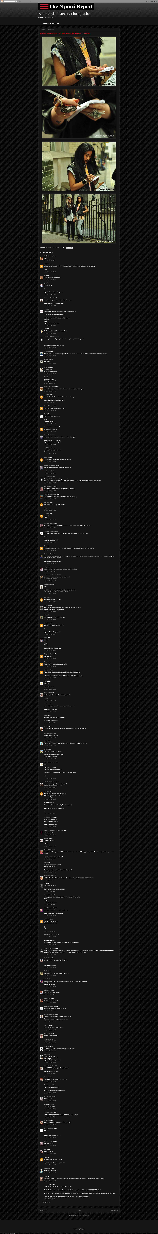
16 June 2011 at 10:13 (50, 1145)
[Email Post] (63, 247)
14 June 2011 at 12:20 (50, 745)
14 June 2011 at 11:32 (50, 689)
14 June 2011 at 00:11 (50, 260)
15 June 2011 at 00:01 (50, 1051)
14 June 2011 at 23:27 (50, 1030)
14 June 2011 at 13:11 (50, 813)
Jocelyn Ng (47, 998)
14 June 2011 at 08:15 (50, 563)
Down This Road (48, 1128)
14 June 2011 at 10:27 (50, 634)
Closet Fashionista (49, 781)
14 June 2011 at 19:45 (50, 994)
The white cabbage (49, 762)
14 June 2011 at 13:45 (50, 834)
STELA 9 (46, 1120)
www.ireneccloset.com (50, 1040)
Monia (45, 1054)
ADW (45, 309)
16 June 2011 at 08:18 (50, 1137)
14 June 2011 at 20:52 (50, 1002)
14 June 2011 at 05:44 (50, 444)
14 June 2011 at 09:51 (50, 602)
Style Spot (47, 1046)
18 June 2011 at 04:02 (50, 1165)
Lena (45, 328)
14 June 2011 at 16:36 (50, 937)
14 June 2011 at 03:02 (50, 305)
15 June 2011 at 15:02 (50, 1093)
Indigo (46, 566)
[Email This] (66, 248)
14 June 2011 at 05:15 (50, 423)
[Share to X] (70, 248)
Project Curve (48, 434)
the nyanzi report (50, 247)
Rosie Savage (48, 692)
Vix (45, 615)
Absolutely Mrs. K (49, 523)
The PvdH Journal (49, 531)
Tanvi (45, 681)
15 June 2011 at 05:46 (50, 1062)
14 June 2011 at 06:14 (50, 483)
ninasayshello (48, 1096)
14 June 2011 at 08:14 (50, 550)
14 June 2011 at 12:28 (50, 758)
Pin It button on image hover (7, 1233)
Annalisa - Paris (48, 817)
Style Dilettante (48, 849)
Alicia (45, 662)
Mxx (45, 1149)
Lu (44, 283)
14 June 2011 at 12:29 (50, 778)
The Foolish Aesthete (50, 494)
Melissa (46, 838)
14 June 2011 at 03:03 (50, 325)
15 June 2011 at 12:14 (50, 1081)
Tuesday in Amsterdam (50, 426)
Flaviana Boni (48, 584)
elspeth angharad (49, 907)
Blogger (82, 1229)
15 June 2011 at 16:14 (50, 1101)
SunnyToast (47, 351)
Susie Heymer (48, 894)
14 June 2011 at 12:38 (50, 799)
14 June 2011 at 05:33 (50, 431)
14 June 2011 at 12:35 (50, 788)
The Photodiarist (48, 1112)
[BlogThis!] (68, 248)
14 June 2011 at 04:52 (50, 402)
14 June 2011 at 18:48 (50, 975)
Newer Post (43, 1210)
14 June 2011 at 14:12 (50, 859)
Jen (45, 414)
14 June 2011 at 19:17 (50, 986)
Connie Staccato (48, 406)
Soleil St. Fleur (48, 554)
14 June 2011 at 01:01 (50, 294)
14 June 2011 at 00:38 (50, 271)
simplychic (47, 990)
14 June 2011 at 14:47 (50, 891)
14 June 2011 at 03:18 (50, 348)
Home (79, 1210)
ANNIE (46, 862)
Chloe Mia (47, 367)
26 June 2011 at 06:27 (50, 1181)
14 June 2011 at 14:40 (50, 880)
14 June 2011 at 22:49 (50, 1022)
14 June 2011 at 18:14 (50, 967)
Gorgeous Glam (48, 654)
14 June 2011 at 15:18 (50, 915)
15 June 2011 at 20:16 (50, 1108)
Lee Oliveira (47, 447)
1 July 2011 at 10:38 (49, 1199)
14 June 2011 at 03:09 (50, 333)
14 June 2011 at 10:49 (50, 658)
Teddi (45, 1176)
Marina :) (46, 1025)
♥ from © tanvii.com (49, 686)
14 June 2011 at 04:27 (50, 383)
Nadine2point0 (48, 476)
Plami (45, 637)
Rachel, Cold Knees (49, 386)
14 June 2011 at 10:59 (50, 666)
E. (44, 275)
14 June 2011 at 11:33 (50, 700)
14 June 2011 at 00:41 (50, 279)
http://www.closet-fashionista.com (53, 785)
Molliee (46, 704)
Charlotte (46, 791)
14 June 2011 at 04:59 (50, 410)
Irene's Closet (48, 1033)
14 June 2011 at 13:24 (50, 826)
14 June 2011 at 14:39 (50, 872)
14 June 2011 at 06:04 (50, 462)
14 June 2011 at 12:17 (50, 737)
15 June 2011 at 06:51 (50, 1073)
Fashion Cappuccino (50, 948)
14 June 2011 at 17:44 (50, 945)
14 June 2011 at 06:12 (50, 473)
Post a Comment (46, 1202)
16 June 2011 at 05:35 (50, 1116)
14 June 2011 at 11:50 (50, 723)
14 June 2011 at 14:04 (50, 846)
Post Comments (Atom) (82, 1215)
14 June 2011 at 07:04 (50, 491)
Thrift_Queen (47, 256)
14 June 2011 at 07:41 (50, 519)
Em (45, 883)
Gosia (45, 971)
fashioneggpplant (49, 1006)
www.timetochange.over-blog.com (53, 830)
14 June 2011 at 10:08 (50, 619)
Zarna (45, 741)
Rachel (46, 1077)
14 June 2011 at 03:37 (50, 364)
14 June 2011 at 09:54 (50, 611)
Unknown (46, 264)
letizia (45, 715)
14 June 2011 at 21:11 (50, 1010)
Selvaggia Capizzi (49, 1014)
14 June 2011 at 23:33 (50, 1043)
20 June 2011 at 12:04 (50, 1173)
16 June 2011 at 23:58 (50, 1153)
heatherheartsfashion (50, 465)
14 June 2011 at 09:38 (50, 594)
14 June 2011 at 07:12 (50, 499)
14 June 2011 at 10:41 (50, 650)
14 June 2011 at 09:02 (50, 571)
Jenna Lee (47, 457)
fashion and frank (49, 297)
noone (46, 597)
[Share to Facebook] (72, 248)
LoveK (46, 979)
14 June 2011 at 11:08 (50, 677)
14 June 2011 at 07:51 (50, 527)
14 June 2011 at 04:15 (50, 373)
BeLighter (46, 377)
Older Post (114, 1210)
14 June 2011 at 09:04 (50, 581)
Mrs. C (46, 726)
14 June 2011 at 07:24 (50, 510)
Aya (45, 546)
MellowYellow (48, 1168)
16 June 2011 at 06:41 (50, 1124)
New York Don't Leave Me (51, 574)
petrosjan (46, 502)
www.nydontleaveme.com (50, 578)
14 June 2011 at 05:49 (50, 454)
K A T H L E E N (48, 1141)
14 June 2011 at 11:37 (50, 711)
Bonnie (46, 749)
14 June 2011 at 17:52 (50, 954)
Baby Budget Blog (49, 1065)
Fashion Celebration (49, 336)
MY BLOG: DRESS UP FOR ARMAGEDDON (56, 591)
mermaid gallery (48, 486)
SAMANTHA (47, 958)
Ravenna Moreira (48, 875)
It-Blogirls (47, 359)
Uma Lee (46, 605)
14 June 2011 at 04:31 (50, 391)
